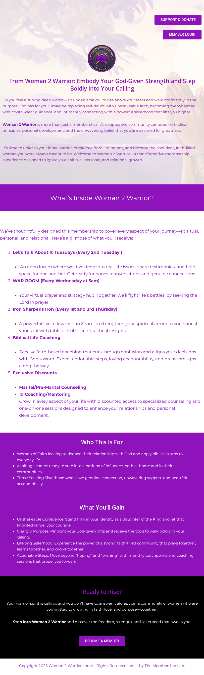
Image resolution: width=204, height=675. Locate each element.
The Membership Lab (164, 666)
